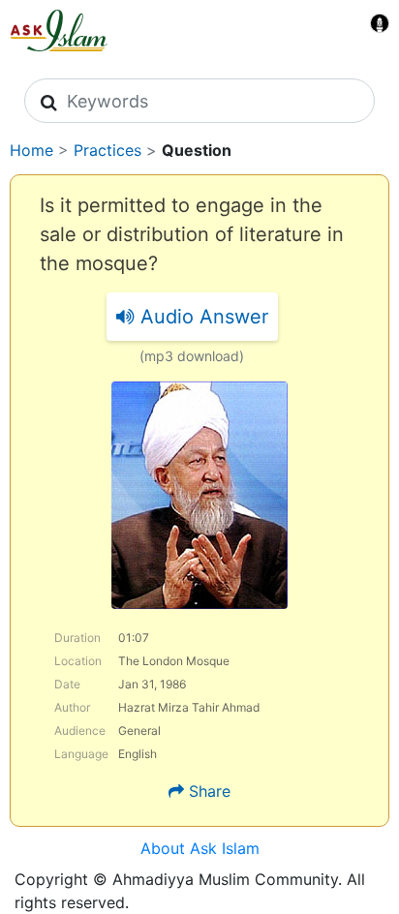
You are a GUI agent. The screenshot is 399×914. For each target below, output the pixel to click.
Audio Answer (201, 316)
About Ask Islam (200, 848)
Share (209, 791)
